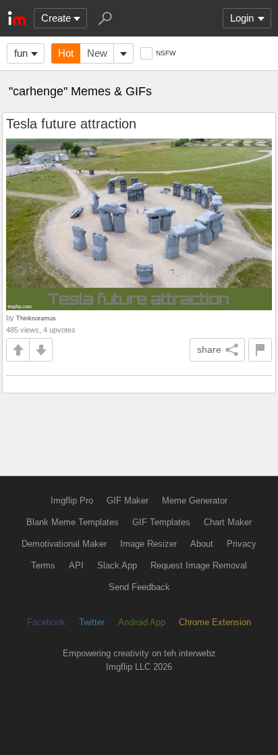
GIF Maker (127, 500)
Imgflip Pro (72, 500)
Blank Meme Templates (72, 522)
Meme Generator (194, 500)
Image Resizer (148, 544)
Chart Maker (228, 522)
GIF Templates (161, 522)
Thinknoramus (36, 318)
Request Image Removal (198, 565)
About (201, 544)
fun (21, 53)
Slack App (117, 565)
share (209, 349)
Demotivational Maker (64, 544)
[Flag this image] (260, 350)
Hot (66, 53)
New (97, 53)
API (76, 565)
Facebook (46, 622)
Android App (141, 622)
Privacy (241, 544)
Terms (43, 565)
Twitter (92, 622)
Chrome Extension (215, 622)
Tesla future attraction (71, 123)
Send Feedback (139, 587)
